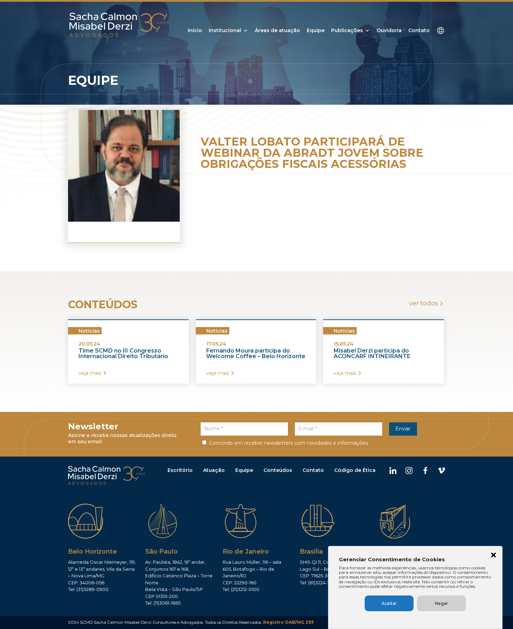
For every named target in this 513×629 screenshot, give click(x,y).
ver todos (423, 303)
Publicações (347, 31)
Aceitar (389, 603)
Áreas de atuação (277, 31)
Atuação (214, 470)
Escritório (180, 470)
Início (195, 31)
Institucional (225, 31)
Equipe (316, 31)
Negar (441, 603)
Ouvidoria (389, 31)
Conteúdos (277, 470)
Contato (419, 31)
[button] (493, 556)
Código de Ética (355, 470)
